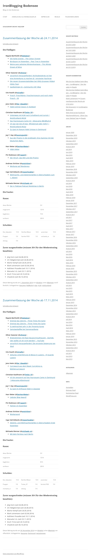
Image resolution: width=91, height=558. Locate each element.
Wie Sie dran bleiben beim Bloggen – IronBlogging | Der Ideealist (77, 84)
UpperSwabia (27, 172)
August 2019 (70, 147)
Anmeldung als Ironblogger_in (24, 17)
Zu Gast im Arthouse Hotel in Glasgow (25, 389)
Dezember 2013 (71, 339)
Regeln (57, 17)
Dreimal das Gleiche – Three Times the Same (28, 321)
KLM (39, 285)
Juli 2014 (69, 319)
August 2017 (70, 215)
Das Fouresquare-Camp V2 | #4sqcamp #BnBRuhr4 (30, 121)
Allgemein (50, 283)
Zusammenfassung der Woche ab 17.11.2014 (30, 300)
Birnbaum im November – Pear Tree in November (29, 61)
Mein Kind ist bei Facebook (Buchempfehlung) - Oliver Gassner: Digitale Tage (77, 115)
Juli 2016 (69, 251)
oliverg (23, 73)
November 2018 (71, 172)
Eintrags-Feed (71, 390)
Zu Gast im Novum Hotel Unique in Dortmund (28, 129)
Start (5, 17)
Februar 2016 (70, 266)
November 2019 (71, 138)
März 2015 (69, 297)
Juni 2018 (69, 186)
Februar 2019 (70, 164)
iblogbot (39, 283)
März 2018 (69, 195)
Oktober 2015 (71, 277)
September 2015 (71, 280)
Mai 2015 (69, 291)
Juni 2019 (69, 152)
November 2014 (71, 308)
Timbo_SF (28, 112)
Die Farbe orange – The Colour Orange (25, 58)
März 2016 (69, 263)
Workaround (15, 414)
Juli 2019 (69, 149)
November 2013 (71, 342)
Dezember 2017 (71, 203)
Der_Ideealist (22, 104)
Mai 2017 (69, 223)
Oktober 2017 (71, 209)
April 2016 (69, 260)
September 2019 (71, 144)
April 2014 (69, 328)
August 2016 (70, 249)
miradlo (20, 92)
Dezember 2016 (71, 237)
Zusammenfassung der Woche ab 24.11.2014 (30, 38)
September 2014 (71, 314)
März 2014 (69, 331)
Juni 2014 (69, 322)
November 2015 (71, 274)
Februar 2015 (70, 300)
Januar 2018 (70, 200)
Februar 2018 (70, 198)
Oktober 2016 (71, 243)
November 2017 (71, 206)
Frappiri (22, 155)
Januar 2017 (70, 234)
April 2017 (69, 226)
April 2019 (69, 158)
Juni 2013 (69, 356)
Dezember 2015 (71, 271)
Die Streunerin (71, 107)
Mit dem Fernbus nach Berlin (21, 434)
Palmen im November (18, 406)
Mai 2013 (69, 359)
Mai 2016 (69, 257)
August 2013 (70, 351)
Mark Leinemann (72, 98)
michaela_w (27, 183)
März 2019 (69, 161)
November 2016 (71, 240)
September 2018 (71, 178)
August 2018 (70, 181)
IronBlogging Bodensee (20, 6)
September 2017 (71, 212)
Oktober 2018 (71, 175)
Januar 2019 (70, 166)
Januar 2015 (70, 302)
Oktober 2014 (71, 311)
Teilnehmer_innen (72, 17)
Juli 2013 (69, 353)
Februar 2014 (70, 334)
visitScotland (46, 285)
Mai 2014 (69, 325)
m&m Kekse (14, 149)
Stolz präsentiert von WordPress (13, 554)
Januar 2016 (70, 268)
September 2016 (71, 246)
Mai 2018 (69, 189)
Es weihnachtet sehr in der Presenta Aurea (27, 326)
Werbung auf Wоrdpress (20, 166)
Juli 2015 (69, 285)
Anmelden (69, 387)
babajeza (25, 56)
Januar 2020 (70, 132)
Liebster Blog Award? (18, 397)
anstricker (26, 163)
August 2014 (70, 317)
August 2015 (70, 283)
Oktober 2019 (71, 141)
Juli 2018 (69, 183)
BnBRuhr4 (30, 285)
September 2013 (71, 348)
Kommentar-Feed (72, 393)
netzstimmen (41, 533)
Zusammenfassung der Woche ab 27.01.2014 (76, 101)
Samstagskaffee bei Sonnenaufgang (24, 329)
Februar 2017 (70, 232)
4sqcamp (22, 285)
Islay (35, 285)
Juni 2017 (69, 220)
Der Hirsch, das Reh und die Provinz (24, 158)
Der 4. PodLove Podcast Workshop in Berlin (27, 186)
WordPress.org (71, 396)
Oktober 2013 (71, 345)
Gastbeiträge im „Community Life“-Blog (25, 87)
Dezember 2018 (71, 169)
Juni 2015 (69, 288)
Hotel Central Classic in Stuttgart (23, 107)
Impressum (45, 17)
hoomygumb (21, 135)
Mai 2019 (69, 155)
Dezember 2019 (71, 135)
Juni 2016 (69, 254)
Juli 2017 (69, 217)
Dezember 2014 (71, 305)
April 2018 (69, 192)
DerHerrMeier (22, 146)
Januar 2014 (70, 336)
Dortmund (31, 533)
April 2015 (69, 294)
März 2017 (69, 229)
